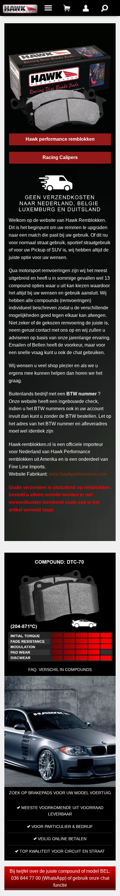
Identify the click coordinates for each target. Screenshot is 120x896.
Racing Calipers (60, 157)
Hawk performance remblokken (60, 139)
